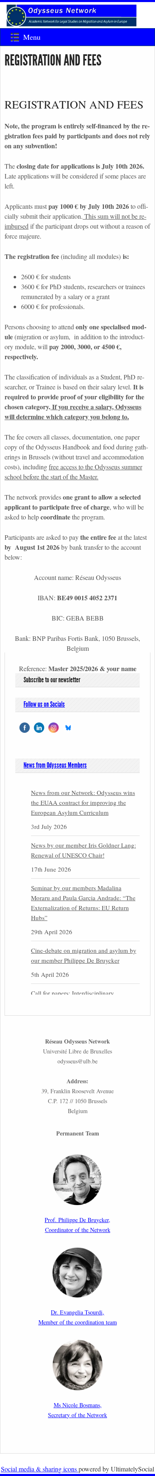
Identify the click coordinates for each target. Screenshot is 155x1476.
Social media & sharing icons (40, 1468)
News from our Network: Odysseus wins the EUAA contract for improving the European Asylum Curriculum (83, 802)
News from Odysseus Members (55, 765)
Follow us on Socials (44, 704)
